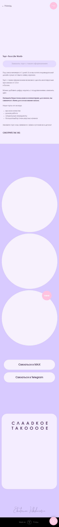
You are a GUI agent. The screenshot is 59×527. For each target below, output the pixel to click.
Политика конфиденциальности (29, 495)
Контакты (29, 478)
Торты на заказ (29, 446)
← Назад (7, 6)
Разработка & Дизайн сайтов (29, 505)
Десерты (30, 449)
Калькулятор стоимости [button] (29, 455)
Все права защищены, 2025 (30, 500)
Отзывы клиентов (29, 474)
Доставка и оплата (29, 471)
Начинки (29, 442)
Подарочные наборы (29, 452)
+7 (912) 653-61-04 (29, 274)
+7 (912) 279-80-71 (29, 216)
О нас (29, 468)
